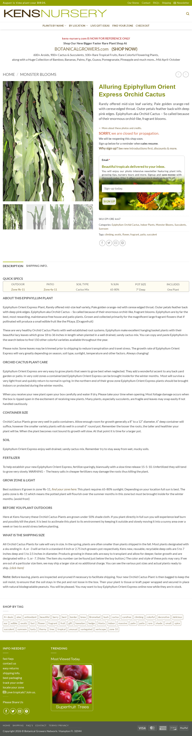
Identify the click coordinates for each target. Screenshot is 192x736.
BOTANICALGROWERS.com (96, 49)
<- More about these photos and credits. (120, 128)
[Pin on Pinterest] (122, 243)
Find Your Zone (122, 25)
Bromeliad (94, 617)
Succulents (180, 224)
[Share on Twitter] (109, 243)
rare (150, 623)
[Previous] (9, 141)
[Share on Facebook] (102, 243)
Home (9, 74)
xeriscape (101, 629)
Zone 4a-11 (50, 289)
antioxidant (30, 617)
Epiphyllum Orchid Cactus (125, 224)
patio (143, 234)
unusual (73, 629)
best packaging (12, 677)
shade (159, 623)
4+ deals (8, 617)
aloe (18, 617)
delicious (177, 617)
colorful (151, 617)
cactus (115, 617)
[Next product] (178, 74)
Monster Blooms (38, 74)
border (73, 617)
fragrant (134, 234)
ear (6, 623)
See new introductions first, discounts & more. (147, 148)
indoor (111, 623)
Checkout (142, 25)
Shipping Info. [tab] (37, 265)
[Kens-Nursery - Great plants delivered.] (57, 14)
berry (55, 617)
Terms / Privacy (59, 725)
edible (14, 623)
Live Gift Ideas (100, 25)
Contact (146, 2)
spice (177, 623)
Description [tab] (13, 266)
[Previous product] (186, 74)
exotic (118, 234)
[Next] (86, 141)
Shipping (166, 2)
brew (83, 617)
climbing (109, 234)
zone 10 (113, 629)
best (64, 617)
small (168, 623)
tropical (62, 629)
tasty (33, 629)
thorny (42, 629)
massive (122, 623)
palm (133, 623)
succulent (152, 234)
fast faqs (8, 658)
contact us (9, 663)
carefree (126, 617)
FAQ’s (156, 2)
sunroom (22, 629)
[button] (181, 3)
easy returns (11, 668)
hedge (91, 623)
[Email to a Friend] (116, 243)
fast (33, 623)
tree (52, 629)
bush (106, 617)
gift (70, 623)
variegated (86, 629)
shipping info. (11, 673)
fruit (63, 623)
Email (106, 159)
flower (125, 234)
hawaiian (80, 623)
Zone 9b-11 (18, 289)
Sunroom (103, 228)
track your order (13, 682)
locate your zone (13, 687)
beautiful (44, 617)
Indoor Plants (147, 224)
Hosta (101, 623)
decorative (164, 617)
